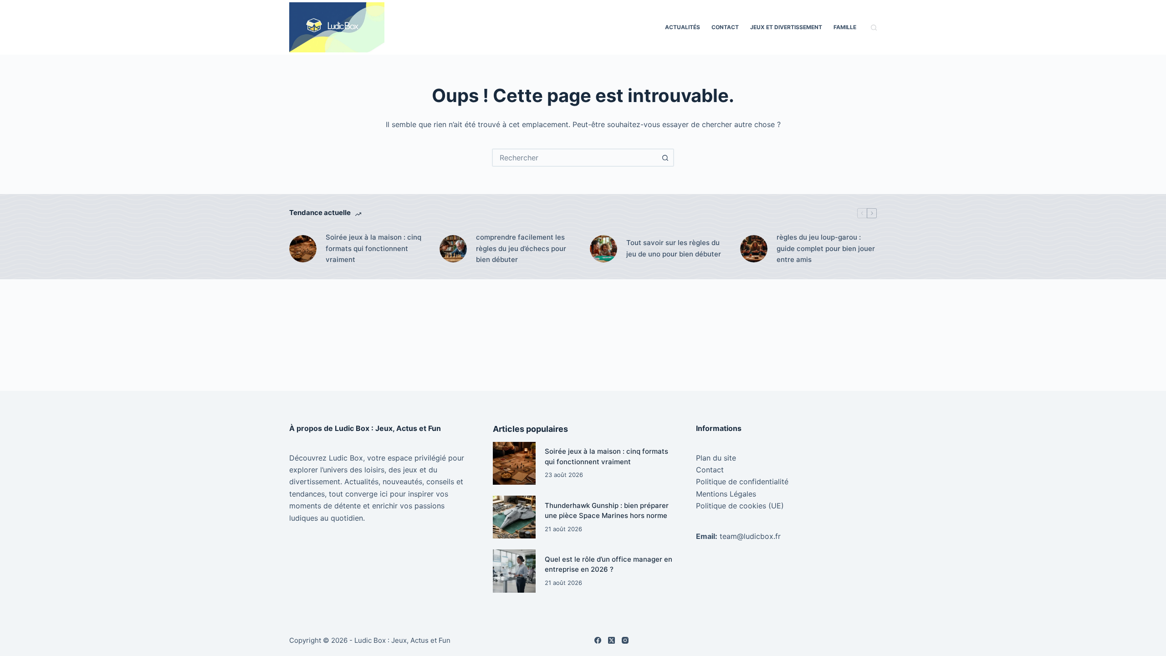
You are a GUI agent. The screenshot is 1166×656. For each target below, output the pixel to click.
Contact (725, 27)
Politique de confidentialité (742, 481)
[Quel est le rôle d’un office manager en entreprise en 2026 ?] (514, 570)
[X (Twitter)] (611, 640)
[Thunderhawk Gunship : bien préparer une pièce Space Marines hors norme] (514, 517)
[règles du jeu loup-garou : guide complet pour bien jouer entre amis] (753, 248)
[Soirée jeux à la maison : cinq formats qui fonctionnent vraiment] (303, 248)
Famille (845, 27)
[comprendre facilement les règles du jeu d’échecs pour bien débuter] (453, 248)
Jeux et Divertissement (786, 27)
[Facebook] (597, 640)
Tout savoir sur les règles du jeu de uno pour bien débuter (673, 248)
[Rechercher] (874, 28)
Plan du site (716, 457)
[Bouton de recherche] (665, 157)
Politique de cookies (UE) (740, 505)
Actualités (682, 27)
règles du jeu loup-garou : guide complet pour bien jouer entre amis (826, 248)
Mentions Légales (726, 493)
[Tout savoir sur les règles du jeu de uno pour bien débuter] (603, 248)
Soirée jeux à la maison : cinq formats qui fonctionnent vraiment (373, 248)
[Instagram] (625, 640)
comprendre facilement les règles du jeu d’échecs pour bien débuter (521, 248)
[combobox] (575, 158)
